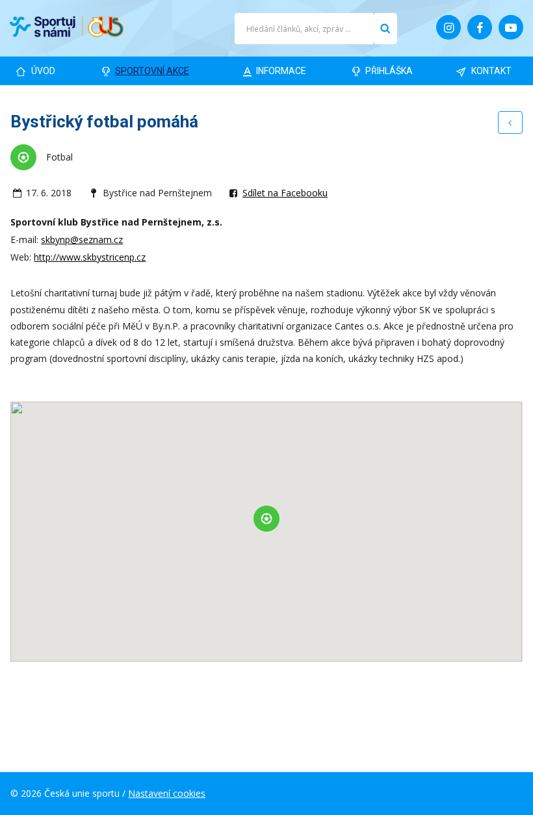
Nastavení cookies (166, 793)
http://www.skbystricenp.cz (90, 257)
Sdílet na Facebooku (285, 193)
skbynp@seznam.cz (82, 239)
